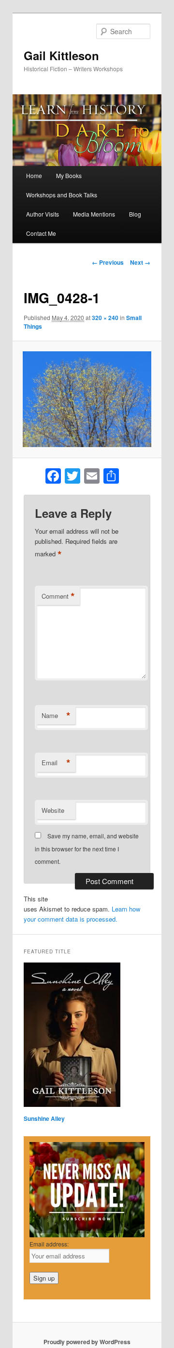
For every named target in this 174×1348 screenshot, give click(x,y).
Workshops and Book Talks (61, 195)
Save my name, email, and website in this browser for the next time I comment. (87, 848)
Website (53, 810)
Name (56, 715)
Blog (135, 214)
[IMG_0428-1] (87, 399)
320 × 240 (105, 317)
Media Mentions (94, 214)
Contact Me (41, 233)
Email (56, 762)
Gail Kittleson (61, 55)
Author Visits (42, 214)
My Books (69, 175)
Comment (58, 596)
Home (34, 175)
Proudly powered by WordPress (87, 1341)
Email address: (49, 1244)
